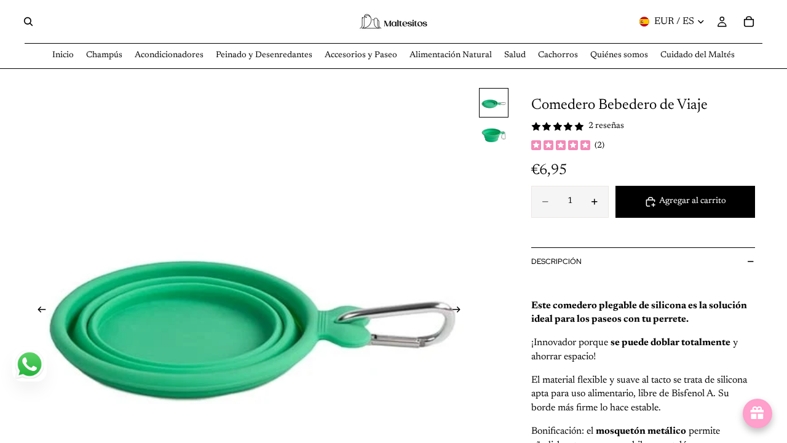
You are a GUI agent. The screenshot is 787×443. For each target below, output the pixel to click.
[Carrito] (748, 21)
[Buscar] (28, 21)
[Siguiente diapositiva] (459, 311)
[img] (560, 146)
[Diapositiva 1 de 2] (493, 102)
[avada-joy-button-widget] (757, 413)
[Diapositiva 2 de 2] (493, 134)
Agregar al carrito (692, 201)
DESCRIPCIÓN (556, 261)
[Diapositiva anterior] (38, 311)
